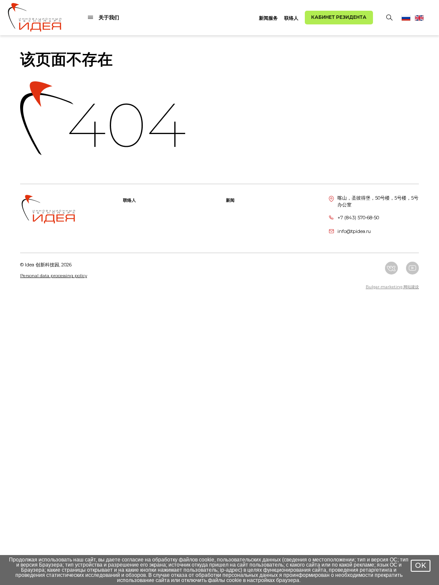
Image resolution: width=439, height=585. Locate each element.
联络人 (291, 18)
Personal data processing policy (53, 275)
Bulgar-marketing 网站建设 (392, 286)
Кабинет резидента (339, 17)
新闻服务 (268, 18)
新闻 (230, 200)
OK (420, 565)
